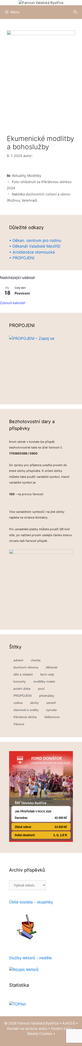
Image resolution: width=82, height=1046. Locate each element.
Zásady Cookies (39, 1033)
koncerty (19, 681)
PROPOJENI (22, 695)
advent (18, 660)
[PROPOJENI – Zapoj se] (41, 365)
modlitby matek (44, 681)
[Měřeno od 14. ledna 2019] (17, 1004)
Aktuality (19, 175)
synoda (51, 710)
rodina (18, 703)
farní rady (47, 674)
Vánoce (18, 724)
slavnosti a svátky (26, 710)
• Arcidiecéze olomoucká (32, 252)
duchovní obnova (25, 667)
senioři (51, 703)
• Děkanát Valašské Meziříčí (34, 246)
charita (36, 660)
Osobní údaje (61, 1028)
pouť (41, 688)
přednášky (46, 695)
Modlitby (34, 175)
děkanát (51, 667)
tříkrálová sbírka (25, 717)
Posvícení (22, 293)
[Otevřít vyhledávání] (75, 12)
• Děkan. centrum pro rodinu (35, 240)
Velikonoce (52, 717)
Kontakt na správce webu (27, 1028)
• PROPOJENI (21, 258)
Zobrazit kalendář (12, 302)
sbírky (34, 703)
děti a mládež (23, 674)
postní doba (22, 688)
